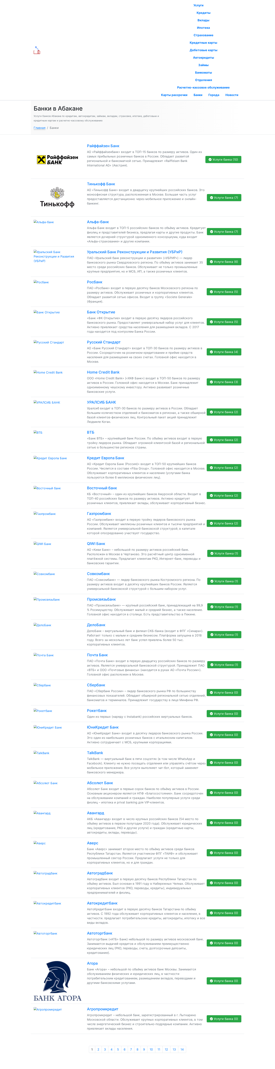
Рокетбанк (97, 710)
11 (159, 1049)
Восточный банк (102, 488)
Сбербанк (96, 685)
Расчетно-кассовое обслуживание (203, 87)
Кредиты (203, 13)
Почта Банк (97, 655)
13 (174, 1049)
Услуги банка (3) (225, 382)
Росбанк (94, 282)
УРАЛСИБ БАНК (101, 402)
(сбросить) (122, 50)
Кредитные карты (203, 42)
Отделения (203, 80)
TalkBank (95, 753)
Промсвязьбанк (101, 599)
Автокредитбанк (102, 903)
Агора (92, 963)
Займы (203, 65)
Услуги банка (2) (225, 412)
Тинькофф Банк (101, 184)
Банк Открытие (101, 312)
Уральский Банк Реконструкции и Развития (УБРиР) (135, 252)
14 (182, 1049)
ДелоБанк (96, 625)
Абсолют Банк (100, 783)
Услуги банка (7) (225, 197)
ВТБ (90, 432)
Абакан (109, 50)
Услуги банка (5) (225, 292)
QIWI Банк (96, 543)
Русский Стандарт (104, 342)
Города (213, 95)
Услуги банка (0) (225, 692)
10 (151, 1049)
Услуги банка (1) (225, 553)
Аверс (92, 843)
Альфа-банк (98, 222)
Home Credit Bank (103, 372)
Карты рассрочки (174, 95)
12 (166, 1049)
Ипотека (203, 28)
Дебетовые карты (203, 50)
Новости (231, 95)
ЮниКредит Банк (103, 727)
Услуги (198, 5)
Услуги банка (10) (225, 159)
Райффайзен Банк (103, 146)
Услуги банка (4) (225, 352)
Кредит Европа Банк (105, 458)
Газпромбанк (99, 513)
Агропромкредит (102, 1009)
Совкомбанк (98, 573)
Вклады (203, 20)
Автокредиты (203, 57)
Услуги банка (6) (225, 262)
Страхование (203, 35)
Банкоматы (203, 72)
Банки (198, 95)
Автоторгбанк (99, 933)
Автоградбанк (100, 873)
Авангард (95, 813)
